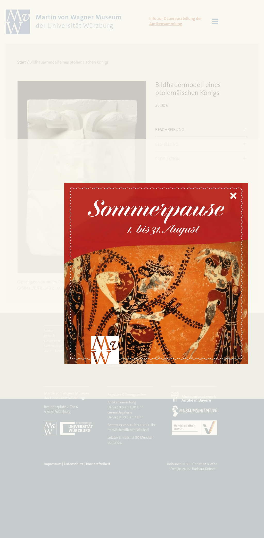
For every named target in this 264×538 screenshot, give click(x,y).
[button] (233, 195)
